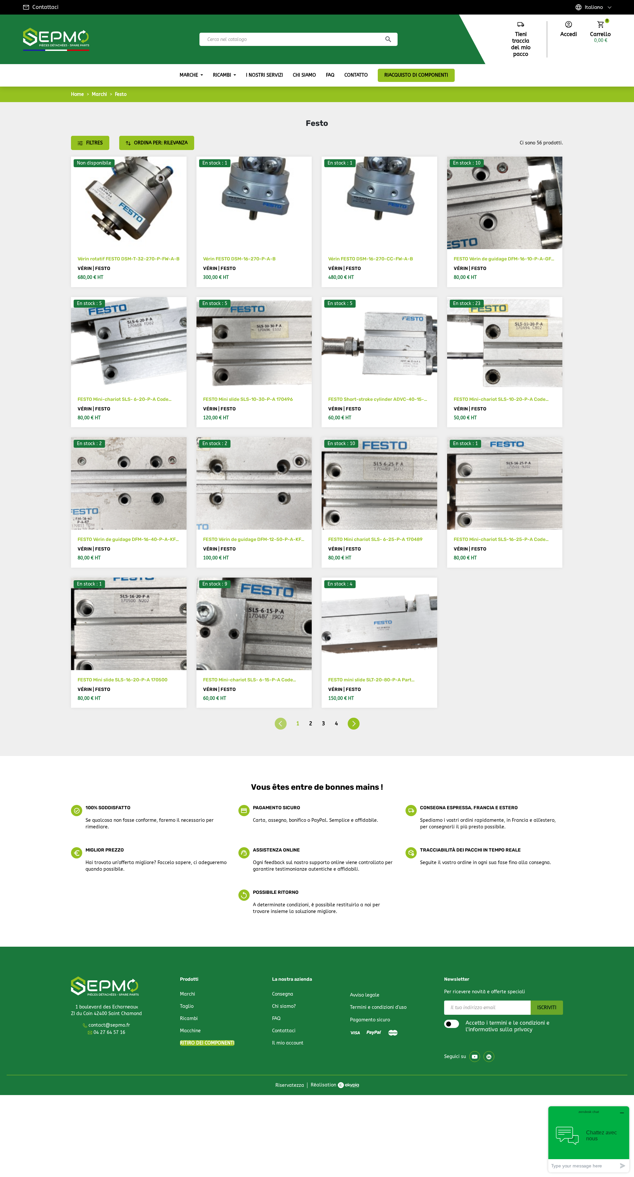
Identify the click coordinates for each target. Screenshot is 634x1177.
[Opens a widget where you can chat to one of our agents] (589, 1139)
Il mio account (287, 1043)
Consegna (282, 994)
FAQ (276, 1018)
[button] (568, 29)
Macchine (190, 1031)
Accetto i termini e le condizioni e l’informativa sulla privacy (507, 1026)
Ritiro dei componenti (207, 1043)
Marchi (187, 994)
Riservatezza (289, 1085)
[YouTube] (474, 1056)
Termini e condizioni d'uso (378, 1007)
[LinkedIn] (488, 1056)
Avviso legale (364, 995)
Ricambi (189, 1018)
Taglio (187, 1006)
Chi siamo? (284, 1006)
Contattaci (45, 7)
